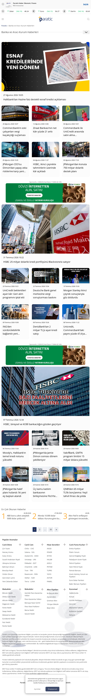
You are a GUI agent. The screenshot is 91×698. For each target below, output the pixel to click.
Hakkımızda (73, 593)
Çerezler (72, 604)
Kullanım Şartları (76, 611)
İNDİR (85, 4)
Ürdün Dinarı (7, 574)
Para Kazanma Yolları (33, 599)
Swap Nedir (7, 611)
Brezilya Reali (7, 570)
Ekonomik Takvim (76, 608)
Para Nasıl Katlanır (32, 606)
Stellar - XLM (30, 578)
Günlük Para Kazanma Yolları (33, 594)
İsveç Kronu (7, 556)
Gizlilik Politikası (75, 600)
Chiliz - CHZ (29, 548)
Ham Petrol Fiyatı (76, 567)
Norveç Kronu (7, 552)
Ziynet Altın (51, 597)
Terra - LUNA (30, 581)
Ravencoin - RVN (31, 574)
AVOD (49, 548)
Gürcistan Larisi (8, 578)
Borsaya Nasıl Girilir (32, 603)
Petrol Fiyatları (75, 563)
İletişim (72, 615)
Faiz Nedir (6, 622)
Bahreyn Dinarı (8, 567)
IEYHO (49, 556)
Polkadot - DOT (30, 563)
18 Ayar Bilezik (52, 604)
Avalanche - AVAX (31, 556)
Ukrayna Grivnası (9, 563)
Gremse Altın (52, 600)
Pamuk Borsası (75, 570)
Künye (71, 597)
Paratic (4, 26)
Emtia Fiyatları (74, 548)
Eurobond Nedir (8, 619)
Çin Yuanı (6, 548)
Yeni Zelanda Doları (10, 581)
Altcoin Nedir (7, 600)
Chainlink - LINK (31, 567)
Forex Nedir (7, 608)
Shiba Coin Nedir (9, 597)
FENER (49, 552)
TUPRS (49, 570)
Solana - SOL (30, 552)
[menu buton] (20, 544)
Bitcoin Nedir (7, 593)
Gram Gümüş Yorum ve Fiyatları (78, 575)
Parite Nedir (7, 626)
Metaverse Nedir (9, 615)
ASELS (49, 563)
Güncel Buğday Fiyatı (77, 556)
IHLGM (49, 559)
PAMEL (49, 581)
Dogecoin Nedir (8, 604)
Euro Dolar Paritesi (76, 580)
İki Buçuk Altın (52, 593)
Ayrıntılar (37, 689)
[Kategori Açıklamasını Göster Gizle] (86, 32)
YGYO (49, 574)
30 (51, 529)
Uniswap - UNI (30, 559)
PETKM (49, 567)
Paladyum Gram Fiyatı (77, 559)
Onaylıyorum (52, 689)
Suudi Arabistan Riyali (11, 559)
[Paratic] (45, 19)
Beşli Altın (51, 608)
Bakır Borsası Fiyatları (77, 584)
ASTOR (49, 578)
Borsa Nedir (29, 610)
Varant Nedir (30, 614)
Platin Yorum (74, 552)
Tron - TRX (29, 570)
